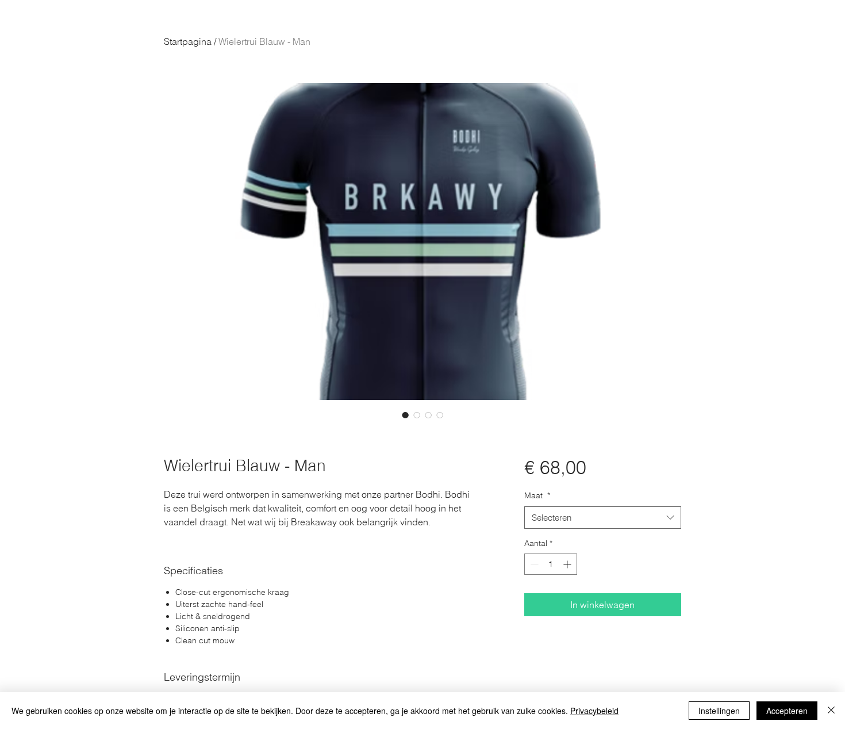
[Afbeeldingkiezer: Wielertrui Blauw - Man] (405, 415)
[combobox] (602, 517)
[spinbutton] (550, 564)
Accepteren (787, 710)
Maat (537, 495)
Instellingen (719, 710)
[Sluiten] (831, 710)
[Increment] (568, 564)
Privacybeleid (594, 710)
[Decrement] (533, 564)
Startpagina (188, 41)
